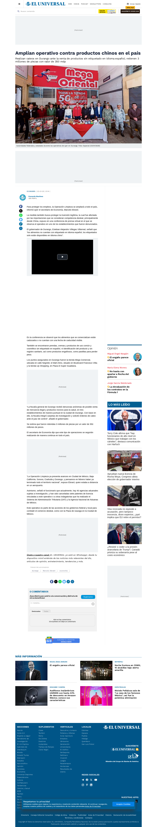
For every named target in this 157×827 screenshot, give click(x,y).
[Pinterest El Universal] (87, 785)
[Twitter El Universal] (91, 780)
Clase (41, 730)
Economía (31, 191)
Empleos (63, 739)
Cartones (20, 769)
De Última (43, 739)
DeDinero (64, 755)
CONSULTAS (107, 4)
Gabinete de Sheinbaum (22, 748)
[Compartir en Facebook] (21, 206)
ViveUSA (63, 758)
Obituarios (64, 741)
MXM (70, 4)
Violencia (72, 815)
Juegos (63, 761)
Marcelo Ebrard (49, 571)
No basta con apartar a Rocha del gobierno (118, 374)
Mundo (20, 752)
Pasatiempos (65, 763)
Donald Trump (23, 755)
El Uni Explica (23, 744)
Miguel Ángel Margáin (117, 353)
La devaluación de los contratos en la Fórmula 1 (118, 389)
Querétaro (86, 741)
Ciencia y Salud (23, 788)
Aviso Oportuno (66, 736)
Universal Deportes (25, 774)
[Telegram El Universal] (83, 780)
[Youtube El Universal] (95, 780)
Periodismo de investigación (23, 740)
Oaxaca (85, 733)
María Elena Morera (117, 367)
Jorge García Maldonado (119, 383)
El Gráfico (64, 750)
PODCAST (84, 4)
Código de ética (61, 815)
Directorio (25, 815)
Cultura (20, 780)
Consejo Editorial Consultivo (42, 815)
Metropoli (21, 758)
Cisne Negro (43, 750)
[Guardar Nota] (21, 228)
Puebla (84, 736)
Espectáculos (22, 777)
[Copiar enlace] (21, 224)
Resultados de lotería (66, 770)
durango (35, 571)
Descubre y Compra (68, 730)
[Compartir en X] (21, 211)
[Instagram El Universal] (83, 785)
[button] (130, 11)
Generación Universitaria (65, 745)
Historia (108, 815)
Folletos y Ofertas (67, 733)
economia (63, 571)
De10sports (64, 752)
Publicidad (82, 815)
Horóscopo (64, 766)
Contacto (88, 818)
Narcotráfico (22, 763)
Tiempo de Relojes (46, 747)
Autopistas (43, 744)
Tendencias (21, 785)
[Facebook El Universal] (87, 780)
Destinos (42, 741)
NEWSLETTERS (95, 4)
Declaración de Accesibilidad (124, 815)
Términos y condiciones (74, 818)
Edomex (85, 730)
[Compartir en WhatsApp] (21, 215)
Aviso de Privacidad (96, 815)
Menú (19, 797)
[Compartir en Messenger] (21, 219)
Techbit (20, 794)
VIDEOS (76, 4)
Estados (20, 761)
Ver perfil (33, 198)
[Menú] (19, 4)
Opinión (112, 348)
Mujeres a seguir (23, 736)
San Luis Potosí (88, 744)
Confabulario (22, 783)
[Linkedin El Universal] (91, 785)
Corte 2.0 (21, 733)
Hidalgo (85, 739)
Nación (20, 730)
